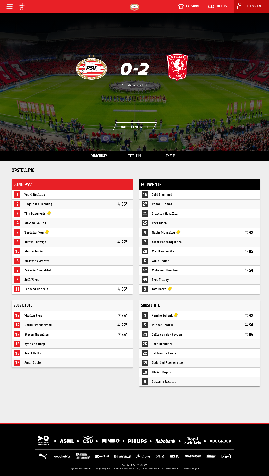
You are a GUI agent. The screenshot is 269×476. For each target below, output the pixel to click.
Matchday (99, 155)
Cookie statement (170, 468)
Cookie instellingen (190, 468)
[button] (10, 6)
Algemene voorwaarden (81, 468)
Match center (131, 127)
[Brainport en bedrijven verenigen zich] (134, 440)
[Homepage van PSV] (134, 7)
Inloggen (254, 6)
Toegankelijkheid (102, 468)
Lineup (170, 155)
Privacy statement (151, 468)
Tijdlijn (134, 155)
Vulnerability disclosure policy (127, 468)
